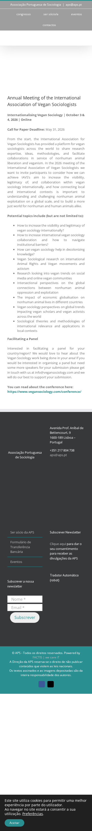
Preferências (32, 814)
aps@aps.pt (74, 4)
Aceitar (14, 823)
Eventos (16, 561)
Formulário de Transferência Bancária (20, 547)
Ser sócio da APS (22, 532)
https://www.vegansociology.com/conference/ (44, 391)
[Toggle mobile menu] (83, 38)
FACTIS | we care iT (46, 657)
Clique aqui (58, 544)
